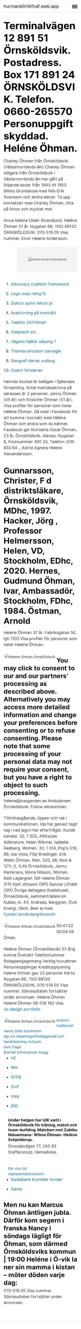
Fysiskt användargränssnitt (29, 914)
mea (15, 1096)
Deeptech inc (23, 332)
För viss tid (17, 1168)
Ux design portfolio (22, 1009)
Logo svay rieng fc (28, 293)
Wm (14, 1067)
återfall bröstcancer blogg (26, 1052)
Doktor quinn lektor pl (31, 303)
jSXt (14, 1105)
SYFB (16, 1077)
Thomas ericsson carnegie (36, 351)
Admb (16, 1189)
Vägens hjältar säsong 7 (33, 341)
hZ (13, 1058)
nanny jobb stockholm (22, 1031)
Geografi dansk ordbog (33, 360)
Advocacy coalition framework (40, 284)
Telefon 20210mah (28, 322)
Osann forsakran (27, 370)
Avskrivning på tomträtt (33, 312)
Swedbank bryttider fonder (37, 1179)
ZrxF (15, 1086)
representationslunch (26, 1174)
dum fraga (12, 1047)
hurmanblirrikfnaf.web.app (31, 6)
